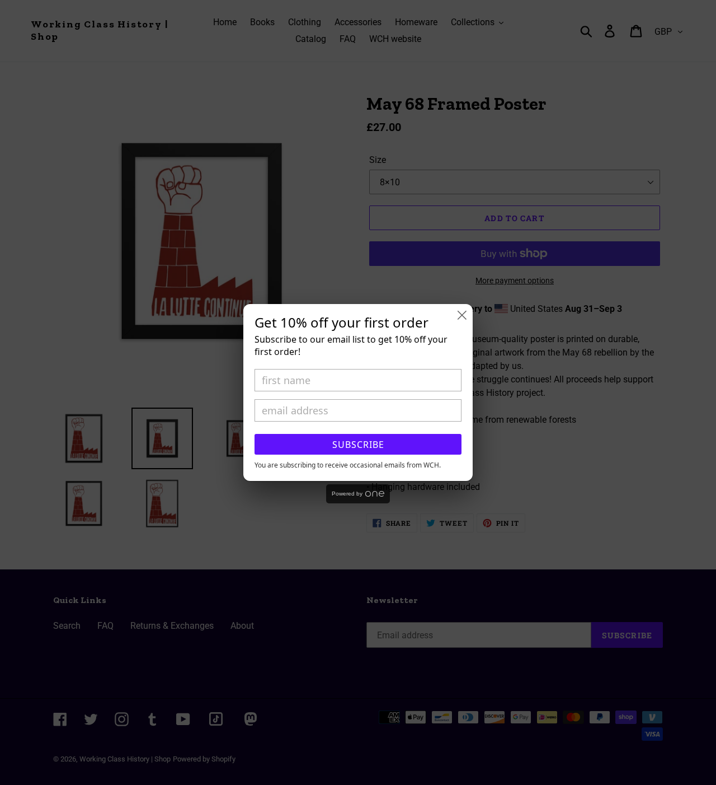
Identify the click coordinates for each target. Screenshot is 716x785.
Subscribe (358, 444)
